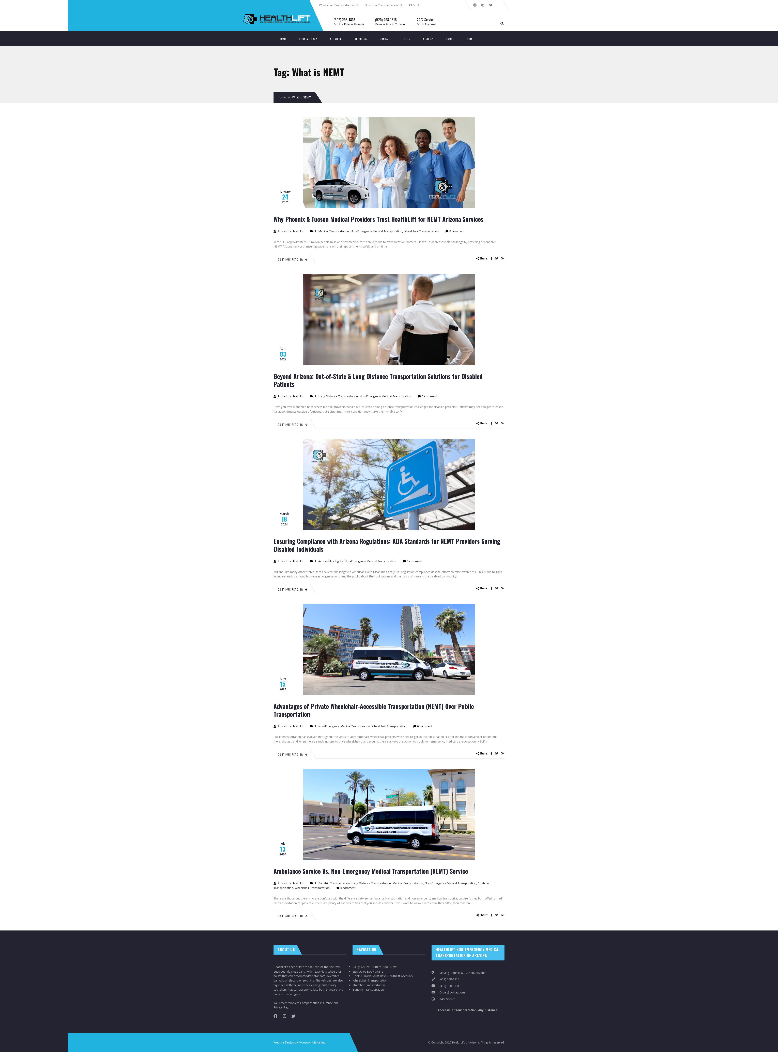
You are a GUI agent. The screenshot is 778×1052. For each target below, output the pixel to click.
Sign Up (428, 39)
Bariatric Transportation (334, 883)
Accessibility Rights (330, 561)
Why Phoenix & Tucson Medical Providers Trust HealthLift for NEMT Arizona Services (378, 219)
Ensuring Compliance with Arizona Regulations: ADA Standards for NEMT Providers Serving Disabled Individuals (387, 545)
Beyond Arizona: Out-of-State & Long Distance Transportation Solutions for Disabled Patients (378, 380)
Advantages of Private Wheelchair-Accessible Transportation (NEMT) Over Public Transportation (374, 710)
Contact (385, 39)
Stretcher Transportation (381, 5)
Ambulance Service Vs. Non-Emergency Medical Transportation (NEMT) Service (371, 871)
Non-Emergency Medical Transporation (376, 231)
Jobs (470, 39)
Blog (407, 39)
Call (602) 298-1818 (365, 967)
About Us (361, 39)
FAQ (412, 5)
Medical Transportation (333, 231)
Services (336, 39)
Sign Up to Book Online (368, 971)
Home (283, 39)
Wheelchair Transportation (336, 5)
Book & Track (308, 39)
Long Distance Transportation (338, 396)
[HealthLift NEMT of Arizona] (298, 6)
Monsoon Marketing (312, 1042)
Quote (450, 39)
